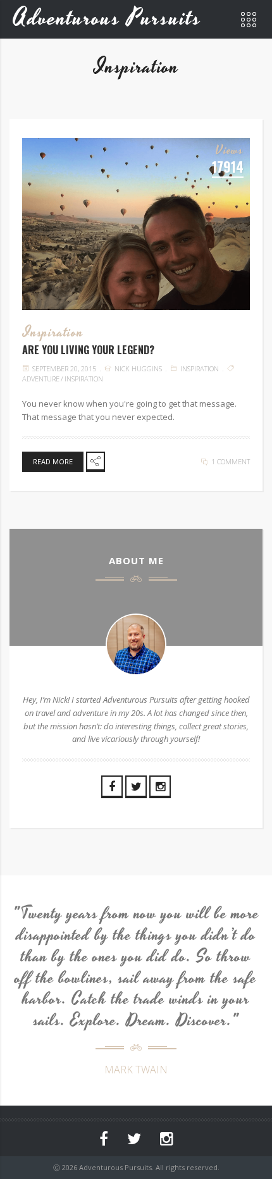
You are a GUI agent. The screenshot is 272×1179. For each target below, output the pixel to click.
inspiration (84, 378)
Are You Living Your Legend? (88, 349)
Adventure (40, 378)
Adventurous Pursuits (107, 18)
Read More (53, 461)
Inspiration (53, 333)
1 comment (230, 461)
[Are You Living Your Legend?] (136, 224)
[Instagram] (160, 786)
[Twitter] (136, 786)
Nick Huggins (138, 368)
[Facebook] (112, 786)
